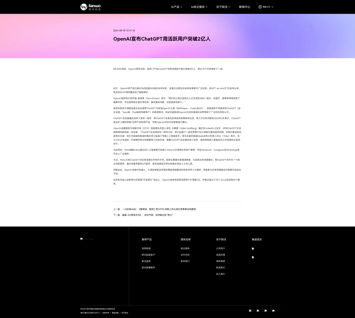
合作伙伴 (185, 255)
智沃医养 (146, 261)
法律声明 (105, 313)
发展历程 (220, 255)
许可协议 (124, 313)
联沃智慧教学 (148, 267)
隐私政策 (115, 313)
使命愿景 (220, 261)
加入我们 (220, 274)
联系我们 (185, 261)
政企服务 (185, 248)
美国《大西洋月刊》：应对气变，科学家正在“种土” (147, 215)
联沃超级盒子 (148, 255)
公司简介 (220, 248)
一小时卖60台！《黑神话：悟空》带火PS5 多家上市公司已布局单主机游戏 (159, 209)
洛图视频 (146, 248)
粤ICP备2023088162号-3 (89, 313)
